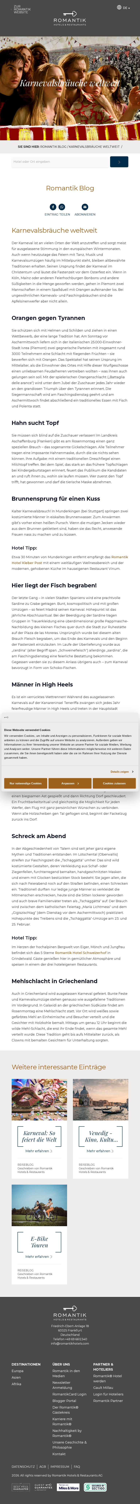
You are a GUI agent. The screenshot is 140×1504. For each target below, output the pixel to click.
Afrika (16, 1384)
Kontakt (59, 1454)
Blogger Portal (64, 1401)
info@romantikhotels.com (70, 1343)
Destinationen (26, 1364)
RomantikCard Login (69, 1394)
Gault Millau (103, 1388)
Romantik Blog (53, 146)
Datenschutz (23, 1466)
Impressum (59, 1466)
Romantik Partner (108, 1401)
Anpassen (67, 783)
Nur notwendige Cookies (26, 783)
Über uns (61, 1364)
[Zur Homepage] (70, 18)
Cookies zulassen (114, 783)
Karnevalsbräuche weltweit (94, 146)
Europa (18, 1371)
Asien (16, 1378)
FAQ (77, 1466)
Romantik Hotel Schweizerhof (80, 953)
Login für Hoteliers (108, 1394)
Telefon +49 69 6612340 (70, 1339)
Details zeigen (120, 771)
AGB (42, 1466)
